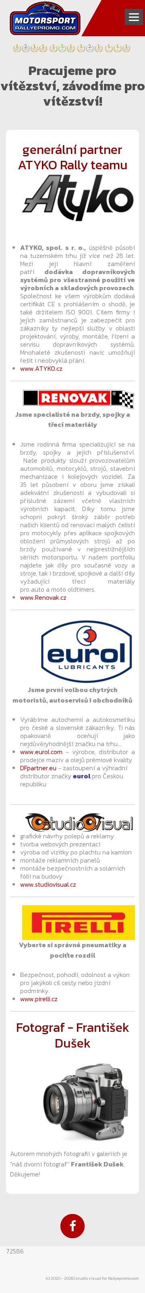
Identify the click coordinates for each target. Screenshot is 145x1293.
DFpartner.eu (38, 768)
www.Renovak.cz (43, 597)
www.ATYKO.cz (41, 368)
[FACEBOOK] (72, 1226)
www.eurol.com (41, 752)
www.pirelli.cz (39, 999)
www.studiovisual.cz (48, 884)
